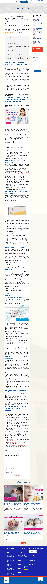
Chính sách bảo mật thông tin (20, 562)
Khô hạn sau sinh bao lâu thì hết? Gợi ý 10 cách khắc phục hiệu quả (38, 38)
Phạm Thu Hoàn (15, 23)
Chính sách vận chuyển (20, 570)
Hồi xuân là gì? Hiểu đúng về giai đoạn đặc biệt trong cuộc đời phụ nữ (38, 33)
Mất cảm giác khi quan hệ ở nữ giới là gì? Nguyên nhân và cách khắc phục (38, 42)
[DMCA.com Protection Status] (26, 569)
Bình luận (7, 457)
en (39, 0)
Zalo (34, 555)
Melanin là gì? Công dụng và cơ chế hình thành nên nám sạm (12, 533)
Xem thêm (23, 543)
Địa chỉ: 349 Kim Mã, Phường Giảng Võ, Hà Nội (10, 555)
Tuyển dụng (32, 0)
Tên (6, 468)
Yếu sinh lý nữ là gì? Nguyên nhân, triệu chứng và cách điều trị (12, 504)
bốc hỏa (15, 173)
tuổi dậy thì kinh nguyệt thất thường (20, 445)
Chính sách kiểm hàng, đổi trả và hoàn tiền (20, 566)
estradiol (21, 136)
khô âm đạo (21, 173)
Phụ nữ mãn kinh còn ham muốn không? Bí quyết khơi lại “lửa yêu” (32, 533)
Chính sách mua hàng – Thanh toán (20, 574)
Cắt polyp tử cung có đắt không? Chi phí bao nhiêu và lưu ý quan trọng (38, 20)
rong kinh (17, 93)
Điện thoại (7, 472)
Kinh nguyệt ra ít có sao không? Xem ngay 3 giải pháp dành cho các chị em (38, 29)
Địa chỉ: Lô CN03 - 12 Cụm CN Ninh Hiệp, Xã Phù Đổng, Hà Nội (22, 554)
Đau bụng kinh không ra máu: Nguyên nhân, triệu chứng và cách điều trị (38, 24)
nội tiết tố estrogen (12, 131)
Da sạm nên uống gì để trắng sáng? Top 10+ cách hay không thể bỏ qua (33, 504)
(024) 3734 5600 (10, 560)
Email (6, 470)
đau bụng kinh (18, 253)
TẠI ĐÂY (12, 440)
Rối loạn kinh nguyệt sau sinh (14, 442)
